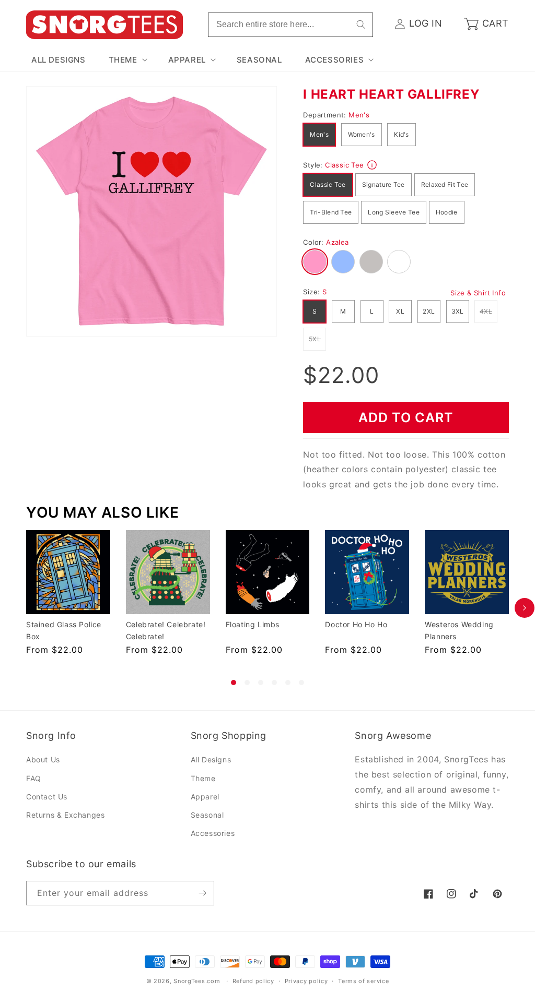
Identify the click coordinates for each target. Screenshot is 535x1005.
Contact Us (46, 796)
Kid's (401, 134)
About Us (43, 759)
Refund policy (253, 981)
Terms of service (363, 981)
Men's (319, 134)
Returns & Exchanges (65, 814)
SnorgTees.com (196, 981)
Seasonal (207, 814)
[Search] (361, 24)
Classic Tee (327, 184)
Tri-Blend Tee (331, 212)
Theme (203, 778)
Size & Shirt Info (478, 293)
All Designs (211, 759)
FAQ (33, 778)
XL (400, 311)
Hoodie (447, 212)
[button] (127, 60)
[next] (524, 607)
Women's (361, 134)
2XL (429, 311)
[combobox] (290, 25)
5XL (317, 338)
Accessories (213, 833)
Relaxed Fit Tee (445, 184)
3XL (457, 311)
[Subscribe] (202, 893)
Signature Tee (383, 184)
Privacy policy (306, 981)
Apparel (205, 796)
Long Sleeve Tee (394, 212)
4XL (488, 311)
